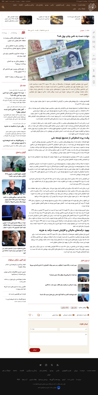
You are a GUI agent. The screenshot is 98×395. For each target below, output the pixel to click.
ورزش (68, 5)
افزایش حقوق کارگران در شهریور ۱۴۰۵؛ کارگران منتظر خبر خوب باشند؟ (15, 175)
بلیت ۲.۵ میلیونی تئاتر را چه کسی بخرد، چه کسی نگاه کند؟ (14, 94)
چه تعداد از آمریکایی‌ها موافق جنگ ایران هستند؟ (63, 275)
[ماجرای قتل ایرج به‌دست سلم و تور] (87, 20)
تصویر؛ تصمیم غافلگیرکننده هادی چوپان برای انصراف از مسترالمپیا (15, 273)
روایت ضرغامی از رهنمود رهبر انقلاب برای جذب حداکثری (61, 285)
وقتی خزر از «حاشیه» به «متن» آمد (15, 127)
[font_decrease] (93, 62)
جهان (74, 9)
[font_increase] (93, 55)
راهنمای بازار (39, 5)
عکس (52, 5)
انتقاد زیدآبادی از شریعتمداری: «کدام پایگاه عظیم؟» (16, 266)
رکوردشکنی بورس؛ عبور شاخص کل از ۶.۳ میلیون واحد (14, 70)
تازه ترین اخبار (23, 32)
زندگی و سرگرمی (29, 5)
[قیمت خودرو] (94, 76)
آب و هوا (24, 379)
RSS (3, 1)
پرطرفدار (14, 32)
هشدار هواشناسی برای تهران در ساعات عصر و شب (15, 280)
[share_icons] (94, 46)
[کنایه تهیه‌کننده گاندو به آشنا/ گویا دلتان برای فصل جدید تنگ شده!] (83, 298)
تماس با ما (12, 1)
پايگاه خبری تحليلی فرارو (45, 384)
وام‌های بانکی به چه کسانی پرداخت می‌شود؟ (16, 62)
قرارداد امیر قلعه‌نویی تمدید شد (17, 294)
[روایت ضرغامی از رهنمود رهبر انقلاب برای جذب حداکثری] (83, 288)
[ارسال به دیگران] (94, 42)
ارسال (34, 350)
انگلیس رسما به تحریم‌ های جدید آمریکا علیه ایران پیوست (15, 288)
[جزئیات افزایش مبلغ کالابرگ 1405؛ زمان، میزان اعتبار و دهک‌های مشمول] (25, 20)
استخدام (28, 1)
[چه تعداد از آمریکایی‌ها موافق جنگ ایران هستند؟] (83, 278)
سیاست (74, 5)
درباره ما (18, 1)
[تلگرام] (40, 365)
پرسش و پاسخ (43, 379)
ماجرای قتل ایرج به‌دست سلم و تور (73, 18)
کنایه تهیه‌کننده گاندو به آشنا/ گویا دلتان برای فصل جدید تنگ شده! (58, 295)
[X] (52, 365)
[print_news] (94, 37)
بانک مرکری (65, 307)
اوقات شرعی (33, 379)
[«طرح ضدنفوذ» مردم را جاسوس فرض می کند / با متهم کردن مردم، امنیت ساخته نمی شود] (14, 238)
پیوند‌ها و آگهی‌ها (55, 379)
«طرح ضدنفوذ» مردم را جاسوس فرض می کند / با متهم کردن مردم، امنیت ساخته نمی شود (14, 250)
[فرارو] (92, 7)
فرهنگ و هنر (81, 9)
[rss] (57, 365)
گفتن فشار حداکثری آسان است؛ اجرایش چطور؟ (15, 110)
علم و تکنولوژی (60, 5)
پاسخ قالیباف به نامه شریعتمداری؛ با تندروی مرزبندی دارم (14, 141)
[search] (3, 7)
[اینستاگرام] (46, 365)
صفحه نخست (81, 5)
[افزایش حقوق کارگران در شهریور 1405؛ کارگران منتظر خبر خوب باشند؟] (14, 164)
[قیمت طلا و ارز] (94, 71)
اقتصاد (21, 5)
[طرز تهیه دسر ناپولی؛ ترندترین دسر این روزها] (56, 20)
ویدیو (47, 5)
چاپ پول (73, 307)
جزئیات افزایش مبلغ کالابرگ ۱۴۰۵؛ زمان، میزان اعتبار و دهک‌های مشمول (11, 19)
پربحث (4, 32)
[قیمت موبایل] (94, 82)
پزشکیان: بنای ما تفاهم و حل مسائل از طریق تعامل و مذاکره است (14, 47)
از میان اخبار (85, 261)
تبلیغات (23, 1)
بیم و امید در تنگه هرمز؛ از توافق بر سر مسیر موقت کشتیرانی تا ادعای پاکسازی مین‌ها (53, 265)
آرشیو (7, 1)
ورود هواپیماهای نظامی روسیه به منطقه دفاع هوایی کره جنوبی (14, 39)
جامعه (15, 5)
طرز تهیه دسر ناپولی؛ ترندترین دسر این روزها (43, 18)
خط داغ (23, 86)
